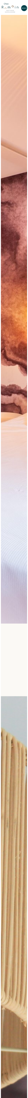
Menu (24, 8)
